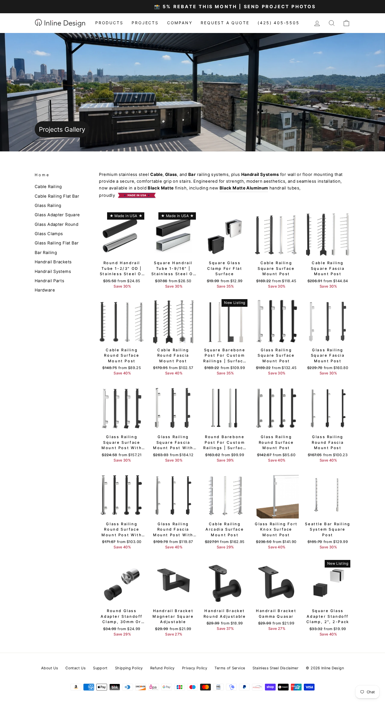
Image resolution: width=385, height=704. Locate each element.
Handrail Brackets (53, 261)
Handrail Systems (53, 271)
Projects (145, 22)
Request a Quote (225, 22)
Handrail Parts (49, 280)
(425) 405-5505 (278, 22)
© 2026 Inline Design (325, 668)
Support (100, 668)
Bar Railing (46, 252)
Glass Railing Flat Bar (57, 243)
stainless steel (134, 174)
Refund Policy (162, 668)
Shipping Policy (129, 668)
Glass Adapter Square (57, 214)
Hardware (45, 290)
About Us (49, 668)
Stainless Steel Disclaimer (276, 668)
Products (109, 22)
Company (180, 22)
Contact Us (75, 668)
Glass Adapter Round (56, 224)
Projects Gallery (62, 129)
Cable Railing (48, 186)
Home (42, 175)
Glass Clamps (49, 233)
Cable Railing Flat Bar (57, 196)
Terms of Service (229, 668)
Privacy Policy (194, 668)
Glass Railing (48, 205)
